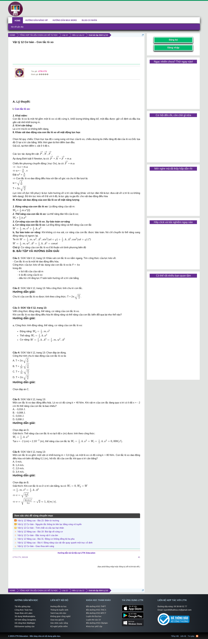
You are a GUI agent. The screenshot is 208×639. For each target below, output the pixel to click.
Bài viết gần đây (17, 27)
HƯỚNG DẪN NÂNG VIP (36, 20)
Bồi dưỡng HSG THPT (96, 606)
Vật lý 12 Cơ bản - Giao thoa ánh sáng (36, 546)
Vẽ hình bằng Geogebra (25, 620)
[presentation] (41, 153)
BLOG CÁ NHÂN (89, 20)
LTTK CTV (42, 71)
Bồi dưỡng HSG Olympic (97, 623)
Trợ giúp (191, 636)
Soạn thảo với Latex (23, 613)
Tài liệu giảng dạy (22, 606)
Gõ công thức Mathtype (25, 623)
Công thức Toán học (23, 610)
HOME (17, 20)
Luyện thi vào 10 (93, 620)
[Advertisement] (76, 54)
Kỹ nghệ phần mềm (59, 626)
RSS (197, 636)
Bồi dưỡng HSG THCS (96, 610)
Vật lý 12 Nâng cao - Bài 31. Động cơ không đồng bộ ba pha (46, 539)
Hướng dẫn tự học (58, 606)
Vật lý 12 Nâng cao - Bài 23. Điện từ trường (38, 520)
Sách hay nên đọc (58, 613)
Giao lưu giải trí (57, 620)
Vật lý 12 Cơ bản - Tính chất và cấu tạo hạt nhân (41, 528)
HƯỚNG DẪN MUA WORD (65, 20)
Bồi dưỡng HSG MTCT (96, 613)
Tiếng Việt (175, 636)
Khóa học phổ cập (94, 626)
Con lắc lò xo (22, 108)
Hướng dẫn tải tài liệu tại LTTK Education (76, 553)
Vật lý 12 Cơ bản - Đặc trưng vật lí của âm (38, 535)
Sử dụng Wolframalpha (25, 616)
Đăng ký (173, 40)
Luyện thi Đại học (94, 616)
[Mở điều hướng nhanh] (143, 35)
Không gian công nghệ (60, 616)
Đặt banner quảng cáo (24, 626)
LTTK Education (61, 634)
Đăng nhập (173, 47)
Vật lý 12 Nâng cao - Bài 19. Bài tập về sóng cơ (40, 531)
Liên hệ (183, 636)
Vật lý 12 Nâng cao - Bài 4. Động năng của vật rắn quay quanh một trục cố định (55, 542)
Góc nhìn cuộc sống (59, 623)
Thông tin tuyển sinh (59, 610)
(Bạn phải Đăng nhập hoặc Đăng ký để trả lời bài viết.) (119, 567)
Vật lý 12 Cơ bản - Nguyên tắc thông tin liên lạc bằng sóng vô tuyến (50, 524)
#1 (139, 557)
